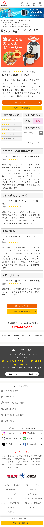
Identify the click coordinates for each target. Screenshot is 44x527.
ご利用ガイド (9, 397)
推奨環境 (33, 489)
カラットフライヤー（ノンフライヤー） (16, 24)
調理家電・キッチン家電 (11, 22)
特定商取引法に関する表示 (33, 498)
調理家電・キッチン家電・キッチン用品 (20, 20)
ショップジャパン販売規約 (11, 485)
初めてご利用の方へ (11, 391)
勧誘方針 (11, 507)
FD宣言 (33, 507)
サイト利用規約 (11, 489)
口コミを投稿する (22, 102)
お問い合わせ (9, 421)
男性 (28, 121)
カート (34, 5)
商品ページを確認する (22, 108)
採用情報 (11, 512)
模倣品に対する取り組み (33, 503)
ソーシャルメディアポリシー (11, 503)
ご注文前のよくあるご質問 (15, 403)
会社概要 (11, 498)
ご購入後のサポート (12, 409)
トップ (3, 20)
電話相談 (28, 5)
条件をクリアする (35, 143)
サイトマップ (11, 494)
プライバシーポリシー (33, 485)
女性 (38, 121)
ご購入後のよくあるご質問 (14, 415)
